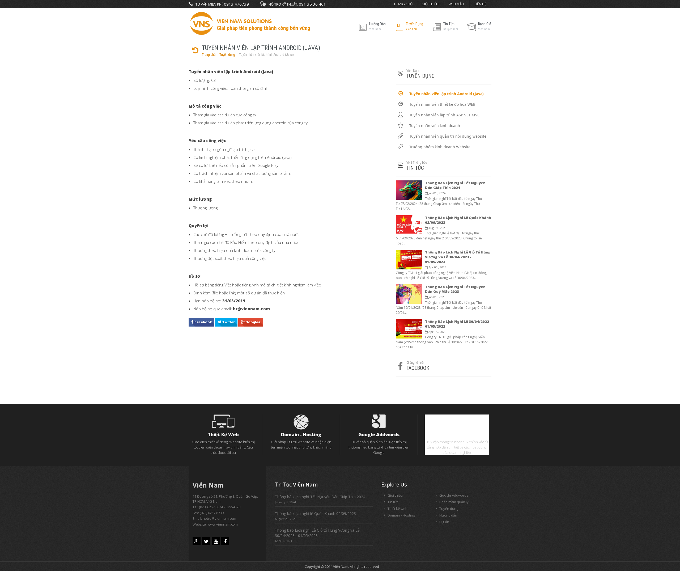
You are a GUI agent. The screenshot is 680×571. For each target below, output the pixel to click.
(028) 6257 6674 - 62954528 (219, 507)
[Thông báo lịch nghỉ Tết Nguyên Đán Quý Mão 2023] (409, 293)
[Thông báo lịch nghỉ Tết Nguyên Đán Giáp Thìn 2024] (409, 189)
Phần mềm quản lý (457, 435)
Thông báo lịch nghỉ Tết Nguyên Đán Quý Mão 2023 (455, 289)
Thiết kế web (223, 435)
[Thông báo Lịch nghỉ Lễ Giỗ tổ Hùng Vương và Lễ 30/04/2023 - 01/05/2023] (409, 259)
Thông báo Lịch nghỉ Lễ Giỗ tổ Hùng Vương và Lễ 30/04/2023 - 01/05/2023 (458, 257)
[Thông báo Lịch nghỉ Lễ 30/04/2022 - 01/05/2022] (409, 328)
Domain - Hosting (301, 435)
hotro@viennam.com (219, 518)
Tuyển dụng (227, 55)
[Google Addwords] (379, 420)
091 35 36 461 (312, 4)
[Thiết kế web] (223, 420)
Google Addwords (379, 435)
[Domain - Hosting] (301, 421)
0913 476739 (236, 4)
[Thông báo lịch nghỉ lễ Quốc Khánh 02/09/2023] (409, 224)
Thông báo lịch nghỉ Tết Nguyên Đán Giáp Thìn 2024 (455, 185)
